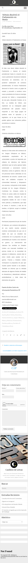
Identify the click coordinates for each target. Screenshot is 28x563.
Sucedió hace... (9, 21)
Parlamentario (17, 320)
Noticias (9, 320)
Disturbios (18, 315)
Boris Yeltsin (10, 315)
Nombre (4, 388)
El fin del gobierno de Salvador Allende (12, 504)
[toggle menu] (25, 7)
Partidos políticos (7, 323)
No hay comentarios (17, 21)
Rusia (11, 326)
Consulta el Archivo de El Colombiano (12, 498)
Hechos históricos (7, 317)
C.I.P (14, 368)
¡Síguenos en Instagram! (8, 501)
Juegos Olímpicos (18, 317)
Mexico (4, 320)
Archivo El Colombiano (9, 312)
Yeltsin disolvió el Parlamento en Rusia (10, 17)
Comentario (5, 409)
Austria (4, 315)
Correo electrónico (21, 388)
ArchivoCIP (19, 312)
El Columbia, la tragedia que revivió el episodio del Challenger (14, 510)
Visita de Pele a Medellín (8, 507)
